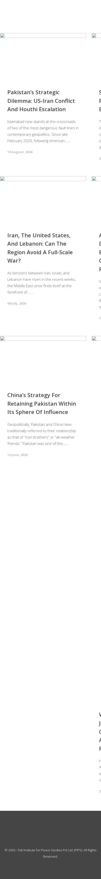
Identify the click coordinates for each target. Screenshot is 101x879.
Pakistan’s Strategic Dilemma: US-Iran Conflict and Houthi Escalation (41, 100)
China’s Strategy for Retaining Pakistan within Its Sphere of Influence (41, 403)
